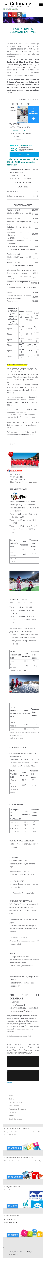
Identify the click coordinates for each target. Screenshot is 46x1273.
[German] (11, 9)
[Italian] (14, 9)
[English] (7, 9)
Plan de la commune (15, 1102)
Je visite (12, 1206)
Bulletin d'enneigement (16, 1119)
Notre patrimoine (14, 1105)
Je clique (13, 1235)
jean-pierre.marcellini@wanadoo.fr (23, 1011)
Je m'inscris (14, 1148)
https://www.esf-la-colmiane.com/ (23, 482)
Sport (9, 1083)
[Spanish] (17, 9)
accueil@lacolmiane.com (19, 130)
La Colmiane (17, 3)
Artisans (11, 1116)
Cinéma (11, 1099)
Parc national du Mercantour (18, 1109)
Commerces (12, 1112)
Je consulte (14, 1177)
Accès (11, 1096)
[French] (4, 9)
